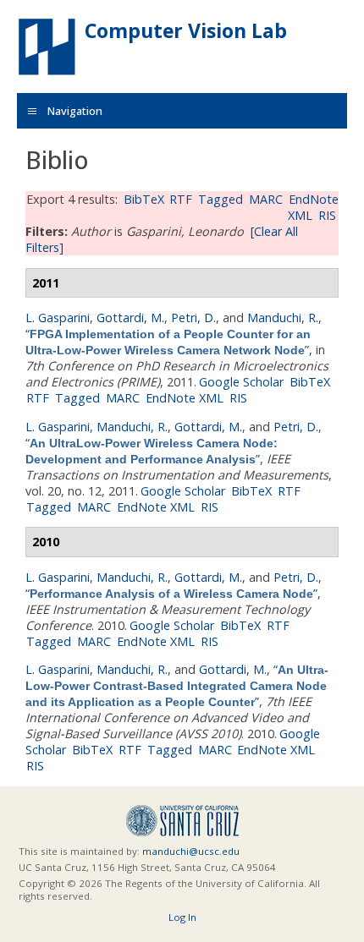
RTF (180, 199)
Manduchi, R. (282, 317)
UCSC (182, 820)
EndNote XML (184, 398)
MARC (266, 199)
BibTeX (144, 199)
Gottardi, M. (130, 317)
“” (168, 342)
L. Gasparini (57, 317)
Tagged (220, 199)
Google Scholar (241, 382)
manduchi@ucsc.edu (191, 851)
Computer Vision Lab (186, 30)
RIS (327, 215)
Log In (182, 917)
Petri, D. (193, 317)
